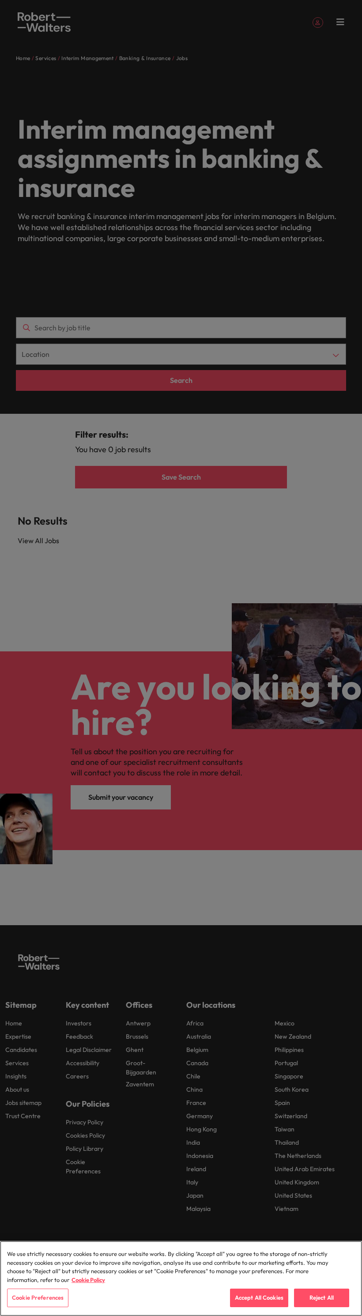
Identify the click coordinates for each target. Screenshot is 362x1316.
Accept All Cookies (259, 1297)
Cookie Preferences (38, 1297)
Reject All (321, 1297)
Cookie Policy (88, 1279)
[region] (181, 1278)
